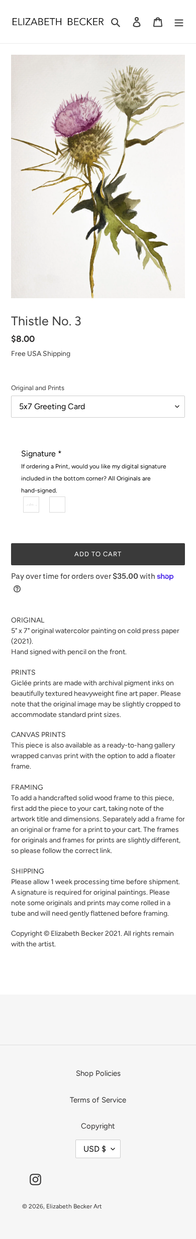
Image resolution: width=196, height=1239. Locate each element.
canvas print (59, 756)
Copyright (98, 1126)
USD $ (94, 1149)
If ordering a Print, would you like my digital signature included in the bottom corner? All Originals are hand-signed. (93, 478)
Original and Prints (37, 388)
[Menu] (178, 22)
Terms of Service (98, 1099)
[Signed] (31, 505)
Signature (93, 471)
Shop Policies (98, 1073)
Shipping (56, 353)
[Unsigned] (57, 505)
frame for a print (77, 829)
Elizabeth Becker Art (74, 1206)
